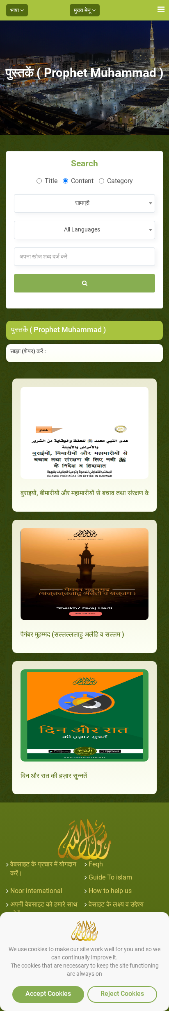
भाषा (15, 10)
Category (120, 181)
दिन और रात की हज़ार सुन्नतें (54, 776)
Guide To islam (110, 877)
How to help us (110, 891)
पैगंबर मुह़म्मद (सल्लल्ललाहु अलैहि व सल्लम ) (72, 634)
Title (51, 181)
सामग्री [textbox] (82, 202)
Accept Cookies (48, 993)
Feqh (96, 864)
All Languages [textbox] (82, 229)
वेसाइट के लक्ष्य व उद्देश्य (116, 904)
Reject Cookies (122, 993)
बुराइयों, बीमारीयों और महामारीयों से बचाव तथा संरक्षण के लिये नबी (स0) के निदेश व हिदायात (84, 493)
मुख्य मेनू (83, 10)
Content (82, 181)
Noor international (36, 891)
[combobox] (84, 203)
